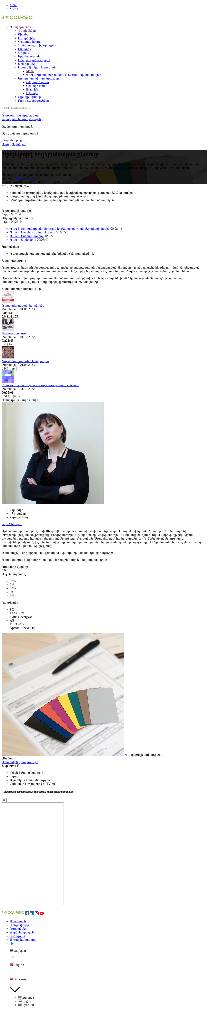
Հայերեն (28, 997)
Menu (13, 5)
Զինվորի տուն (36, 85)
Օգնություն (17, 936)
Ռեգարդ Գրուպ (37, 82)
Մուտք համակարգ (23, 939)
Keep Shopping (12, 140)
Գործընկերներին (22, 932)
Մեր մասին (18, 921)
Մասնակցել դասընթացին (20, 762)
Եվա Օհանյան (26, 178)
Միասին (32, 93)
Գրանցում (19, 144)
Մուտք (6, 144)
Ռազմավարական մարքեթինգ (23, 305)
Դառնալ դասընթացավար (20, 115)
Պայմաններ (18, 928)
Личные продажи (14, 333)
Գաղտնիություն (21, 925)
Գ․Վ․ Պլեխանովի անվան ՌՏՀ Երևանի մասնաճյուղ (64, 74)
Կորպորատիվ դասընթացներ (22, 119)
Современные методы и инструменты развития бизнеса (40, 385)
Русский (28, 1005)
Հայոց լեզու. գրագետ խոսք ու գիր (25, 361)
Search (14, 8)
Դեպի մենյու (27, 30)
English (27, 1001)
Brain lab (32, 89)
